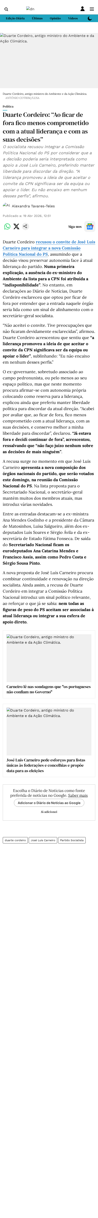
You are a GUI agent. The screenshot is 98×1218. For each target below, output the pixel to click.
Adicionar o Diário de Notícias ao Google (49, 803)
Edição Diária (15, 18)
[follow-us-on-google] (89, 226)
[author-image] (6, 206)
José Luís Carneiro (43, 840)
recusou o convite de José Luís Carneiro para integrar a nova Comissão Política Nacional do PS (49, 248)
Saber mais (78, 795)
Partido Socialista (72, 840)
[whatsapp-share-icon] (7, 229)
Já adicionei (49, 811)
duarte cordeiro (15, 840)
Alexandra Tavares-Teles (33, 206)
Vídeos (73, 18)
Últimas (37, 18)
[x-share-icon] (16, 229)
